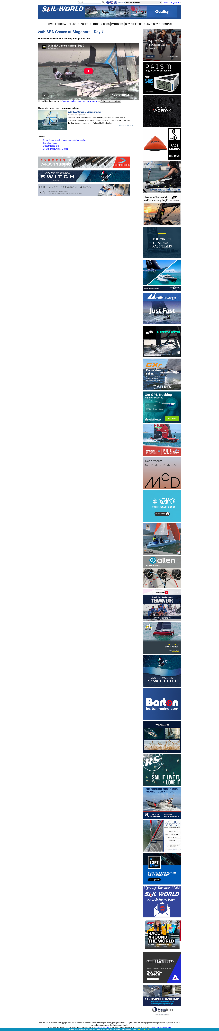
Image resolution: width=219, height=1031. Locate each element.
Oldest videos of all (51, 145)
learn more (141, 1029)
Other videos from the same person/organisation (64, 140)
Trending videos (50, 142)
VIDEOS (105, 23)
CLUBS (72, 23)
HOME (50, 23)
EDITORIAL (61, 23)
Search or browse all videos (55, 148)
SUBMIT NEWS (152, 23)
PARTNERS (117, 23)
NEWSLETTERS (133, 23)
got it (150, 1029)
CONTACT (167, 23)
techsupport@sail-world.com (160, 1027)
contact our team (103, 1027)
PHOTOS (94, 23)
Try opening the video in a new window (79, 100)
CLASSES (83, 23)
